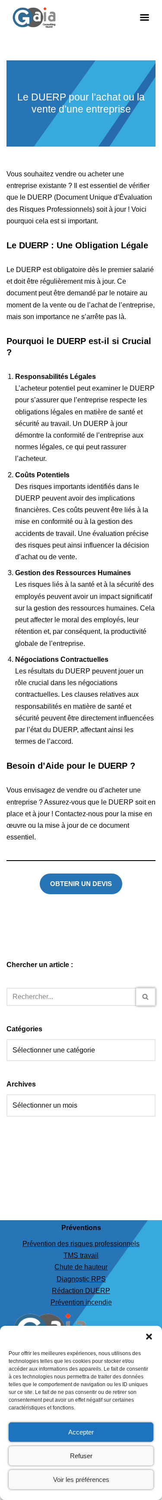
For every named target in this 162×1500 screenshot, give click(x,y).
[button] (149, 1336)
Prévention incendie (81, 1302)
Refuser (81, 1455)
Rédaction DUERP (81, 1290)
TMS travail (81, 1255)
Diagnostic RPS (81, 1279)
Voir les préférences (81, 1479)
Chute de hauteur (81, 1267)
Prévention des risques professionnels (81, 1243)
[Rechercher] (146, 997)
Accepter (81, 1432)
